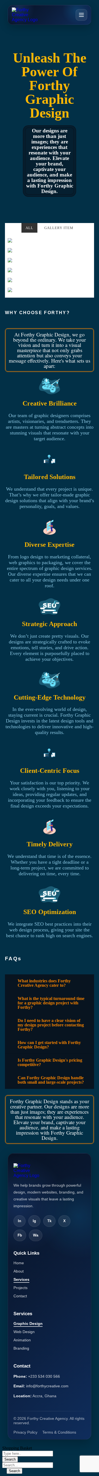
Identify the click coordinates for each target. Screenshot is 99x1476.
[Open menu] (81, 15)
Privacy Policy (25, 1432)
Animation (22, 1340)
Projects (20, 1287)
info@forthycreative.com (47, 1386)
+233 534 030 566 (44, 1376)
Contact (20, 1296)
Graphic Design (28, 1323)
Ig (34, 1221)
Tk (49, 1221)
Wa (35, 1235)
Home (18, 1263)
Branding (21, 1348)
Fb (20, 1235)
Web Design (24, 1332)
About (18, 1271)
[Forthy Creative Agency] (27, 14)
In (19, 1221)
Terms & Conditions (59, 1432)
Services (21, 1279)
